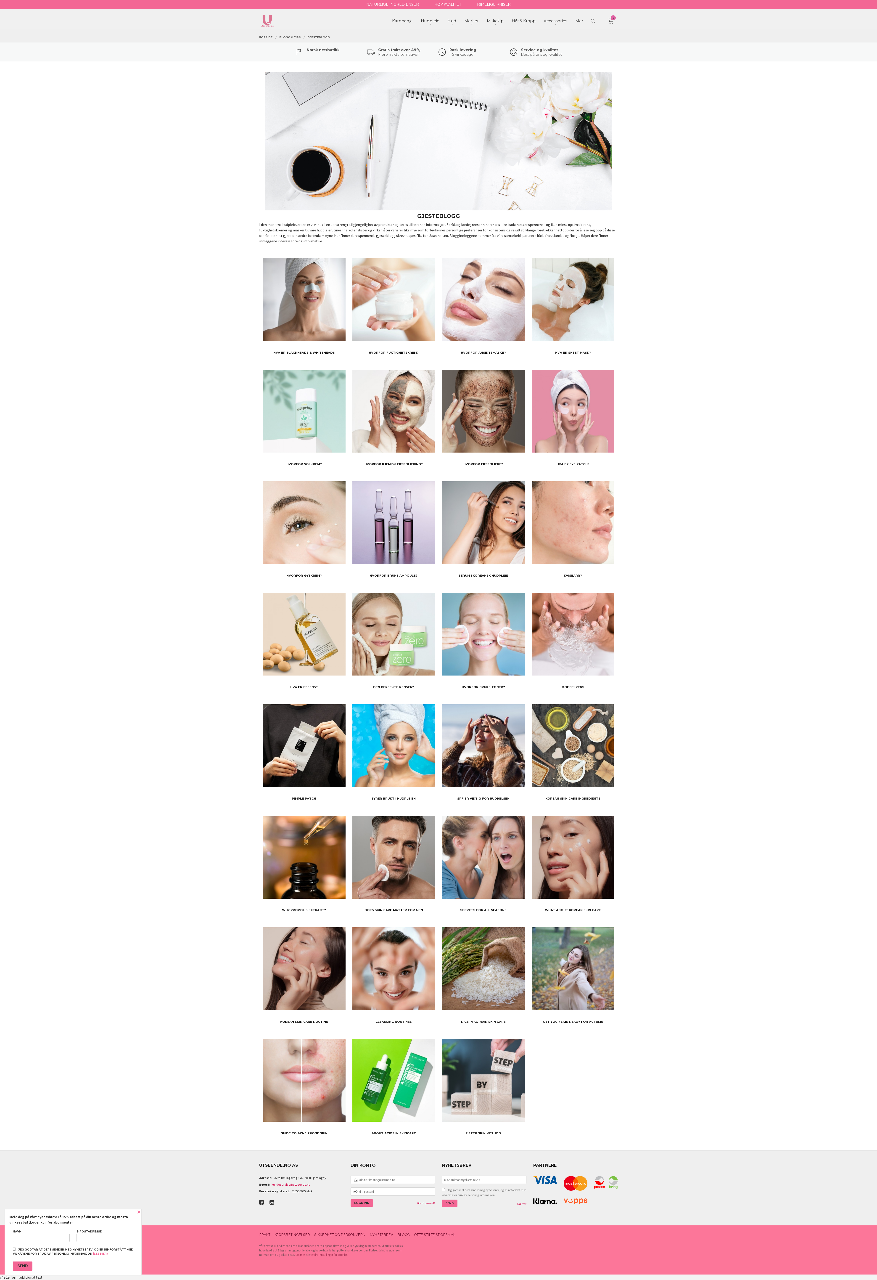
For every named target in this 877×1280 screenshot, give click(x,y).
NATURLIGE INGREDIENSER (392, 4)
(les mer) (100, 1253)
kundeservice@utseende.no (291, 1184)
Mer (579, 21)
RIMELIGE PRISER (494, 4)
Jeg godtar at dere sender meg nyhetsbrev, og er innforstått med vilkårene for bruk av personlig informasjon (484, 1192)
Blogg (403, 1235)
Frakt (264, 1235)
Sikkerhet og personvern (339, 1235)
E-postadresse (89, 1231)
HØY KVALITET (448, 4)
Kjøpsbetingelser (292, 1235)
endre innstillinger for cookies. (329, 1255)
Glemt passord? (426, 1203)
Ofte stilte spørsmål (434, 1235)
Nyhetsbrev (381, 1235)
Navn (17, 1231)
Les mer (521, 1203)
